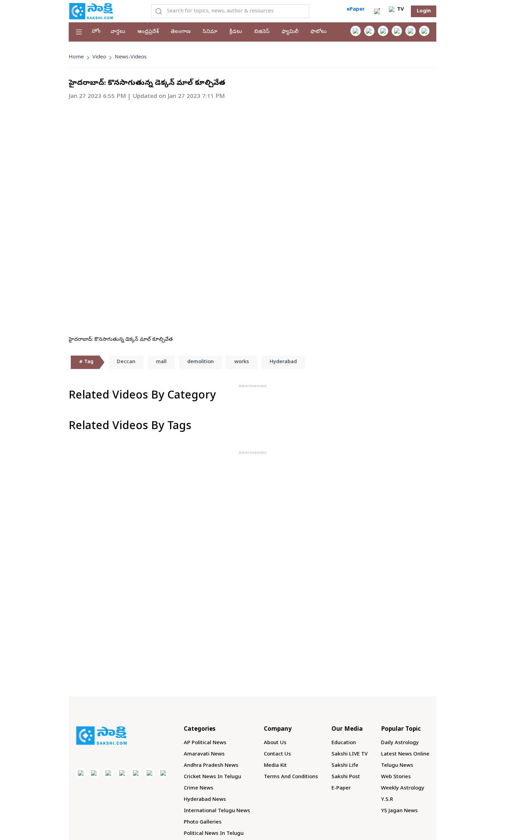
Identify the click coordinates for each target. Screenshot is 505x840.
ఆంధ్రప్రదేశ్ (148, 32)
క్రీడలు (235, 32)
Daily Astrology (400, 743)
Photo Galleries (203, 822)
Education (344, 743)
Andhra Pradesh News (211, 765)
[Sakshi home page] (101, 735)
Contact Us (277, 754)
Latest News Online (405, 754)
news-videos (131, 57)
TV (400, 9)
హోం (96, 31)
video (99, 57)
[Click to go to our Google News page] (424, 31)
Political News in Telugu (214, 833)
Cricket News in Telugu (212, 777)
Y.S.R (387, 799)
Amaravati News (204, 754)
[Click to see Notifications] (377, 11)
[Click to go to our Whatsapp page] (369, 31)
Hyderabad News (205, 799)
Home (76, 57)
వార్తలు (118, 32)
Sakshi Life (345, 765)
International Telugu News (217, 811)
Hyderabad (283, 362)
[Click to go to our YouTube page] (410, 31)
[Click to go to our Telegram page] (149, 773)
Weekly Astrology (402, 788)
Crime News (198, 788)
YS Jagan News (399, 811)
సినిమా (210, 32)
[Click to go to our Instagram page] (397, 31)
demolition (200, 362)
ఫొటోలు (319, 32)
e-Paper (341, 788)
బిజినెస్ (262, 32)
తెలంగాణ (181, 32)
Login (424, 11)
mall (161, 362)
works (241, 362)
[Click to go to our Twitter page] (383, 31)
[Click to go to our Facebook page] (355, 31)
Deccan (126, 362)
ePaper (356, 9)
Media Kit (275, 765)
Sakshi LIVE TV (350, 754)
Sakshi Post (346, 777)
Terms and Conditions (291, 777)
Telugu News (397, 765)
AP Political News (205, 743)
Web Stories (396, 777)
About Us (275, 743)
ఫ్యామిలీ (290, 32)
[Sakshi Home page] (91, 11)
